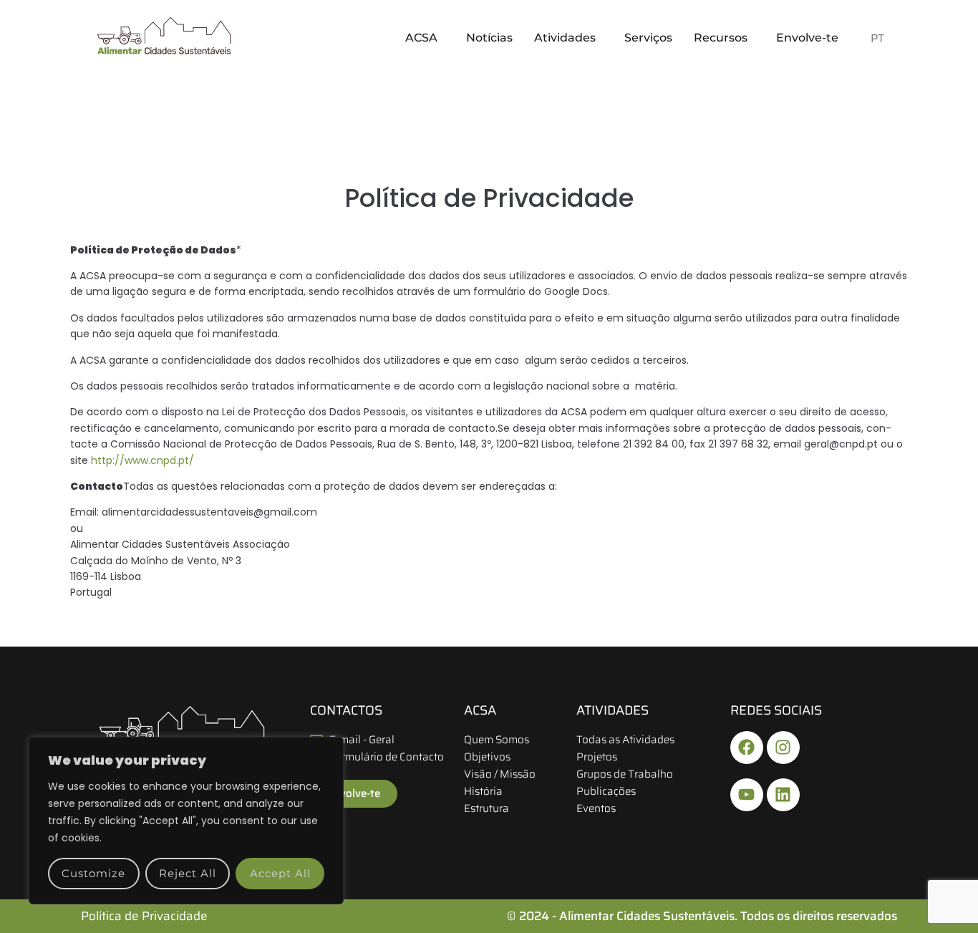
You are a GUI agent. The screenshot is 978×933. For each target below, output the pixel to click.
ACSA (421, 37)
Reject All (187, 873)
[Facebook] (746, 747)
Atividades (565, 37)
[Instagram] (783, 747)
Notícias (489, 37)
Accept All (280, 873)
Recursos (720, 37)
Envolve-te (807, 37)
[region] (186, 820)
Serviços (648, 37)
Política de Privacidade (144, 916)
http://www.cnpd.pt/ (142, 460)
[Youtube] (746, 794)
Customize (93, 873)
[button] (424, 37)
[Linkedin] (783, 794)
